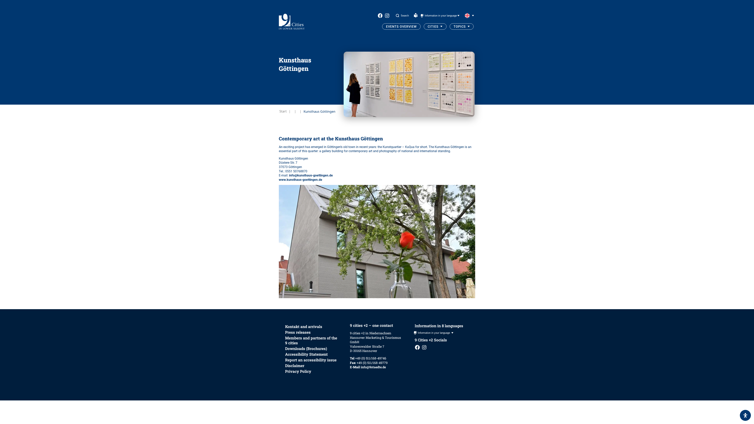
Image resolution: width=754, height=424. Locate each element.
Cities (433, 26)
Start (283, 111)
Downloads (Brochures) (306, 348)
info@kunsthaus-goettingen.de (311, 175)
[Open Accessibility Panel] (745, 415)
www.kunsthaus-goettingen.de (300, 180)
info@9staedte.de (373, 367)
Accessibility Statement (306, 354)
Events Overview (401, 26)
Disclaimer (294, 365)
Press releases (298, 332)
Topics (460, 26)
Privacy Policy (298, 371)
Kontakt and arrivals (303, 326)
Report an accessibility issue (311, 359)
